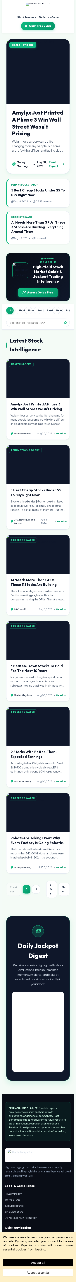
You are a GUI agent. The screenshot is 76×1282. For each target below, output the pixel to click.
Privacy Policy (13, 1193)
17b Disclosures (14, 1205)
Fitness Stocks (30, 310)
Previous (13, 889)
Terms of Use (12, 1199)
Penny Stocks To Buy (39, 310)
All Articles (12, 310)
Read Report (53, 164)
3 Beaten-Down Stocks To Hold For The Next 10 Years (37, 668)
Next (63, 889)
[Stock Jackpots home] (38, 8)
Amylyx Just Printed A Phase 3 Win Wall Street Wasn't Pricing (37, 123)
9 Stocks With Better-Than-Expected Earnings (34, 754)
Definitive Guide (49, 17)
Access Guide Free (40, 292)
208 (51, 889)
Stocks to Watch (68, 310)
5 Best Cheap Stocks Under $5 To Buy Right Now (36, 492)
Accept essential (38, 1272)
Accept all (38, 1262)
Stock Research (26, 17)
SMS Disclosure (14, 1211)
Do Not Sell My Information (21, 1217)
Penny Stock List (49, 310)
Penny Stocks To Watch (58, 310)
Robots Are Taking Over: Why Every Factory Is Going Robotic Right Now (37, 843)
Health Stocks (21, 310)
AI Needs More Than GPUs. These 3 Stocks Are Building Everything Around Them (38, 227)
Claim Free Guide (40, 25)
